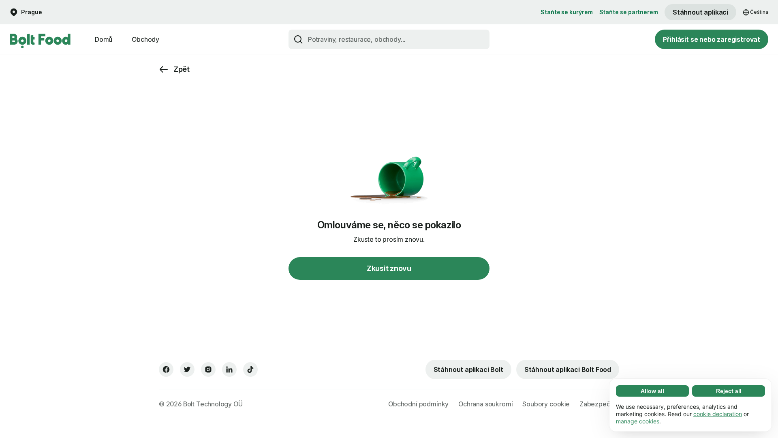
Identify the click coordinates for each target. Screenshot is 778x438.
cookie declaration (717, 413)
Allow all (652, 391)
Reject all (729, 391)
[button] (26, 12)
